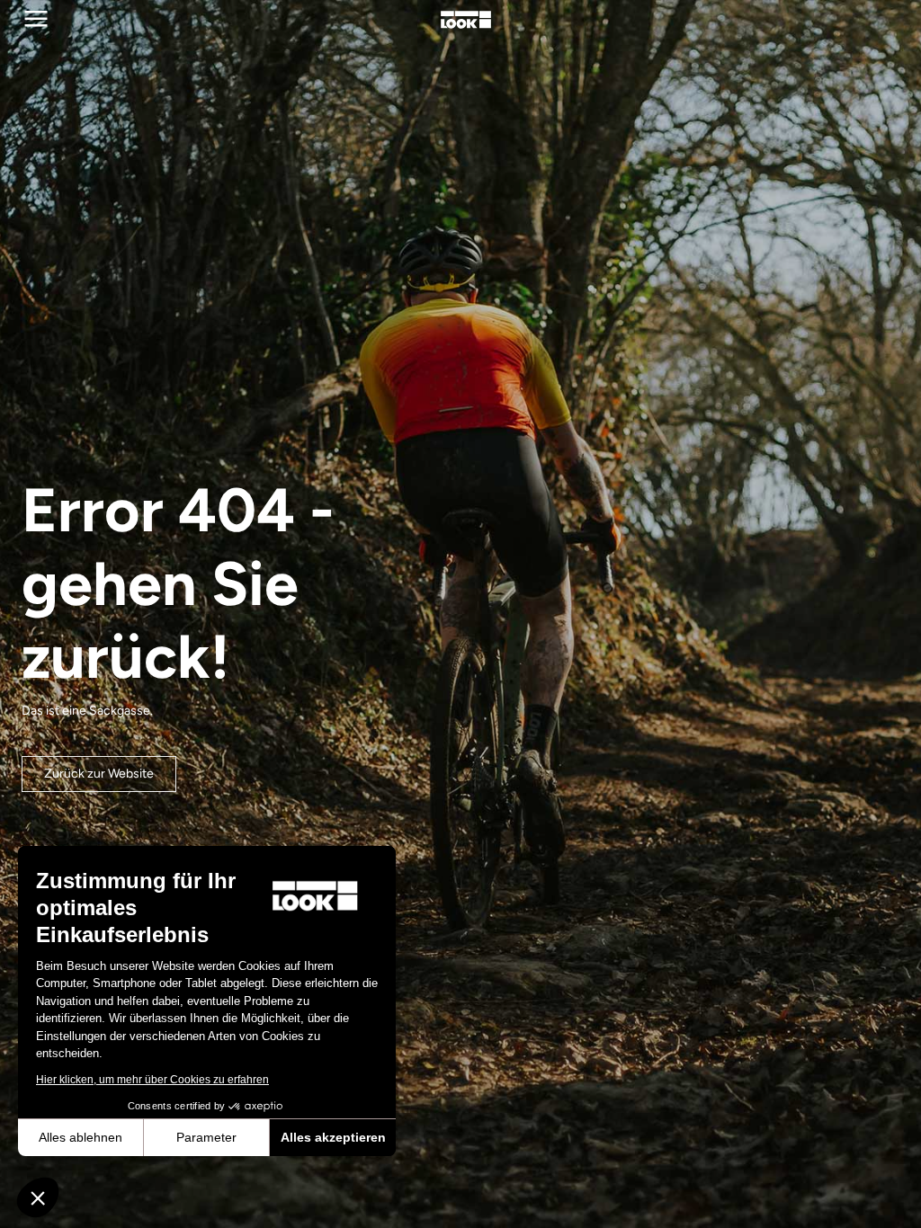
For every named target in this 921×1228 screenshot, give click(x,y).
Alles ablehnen (80, 1137)
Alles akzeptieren (333, 1137)
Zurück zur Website (99, 773)
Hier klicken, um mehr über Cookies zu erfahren (152, 1079)
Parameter (206, 1137)
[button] (37, 1197)
